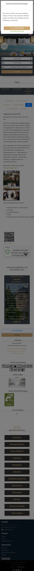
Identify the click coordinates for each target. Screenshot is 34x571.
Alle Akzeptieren (17, 28)
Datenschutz (20, 31)
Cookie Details (13, 31)
